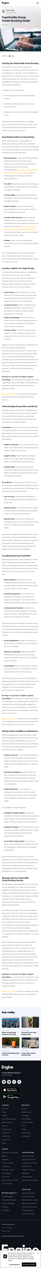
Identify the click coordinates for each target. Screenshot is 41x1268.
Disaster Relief (27, 1177)
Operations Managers (9, 1200)
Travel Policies (7, 1184)
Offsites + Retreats (28, 1170)
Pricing (24, 1109)
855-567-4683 (7, 1075)
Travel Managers (7, 1196)
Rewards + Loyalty (8, 1170)
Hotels (24, 1129)
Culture (4, 1112)
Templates (25, 1115)
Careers (4, 1115)
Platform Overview (28, 1193)
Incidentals (5, 1166)
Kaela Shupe (10, 10)
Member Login (7, 1129)
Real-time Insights (28, 1214)
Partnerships (6, 1140)
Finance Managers (8, 1203)
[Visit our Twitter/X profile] (14, 1082)
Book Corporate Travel (9, 1180)
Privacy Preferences (8, 1224)
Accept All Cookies (29, 1264)
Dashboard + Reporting (10, 1152)
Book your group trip (9, 394)
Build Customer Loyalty (30, 1200)
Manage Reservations (29, 1203)
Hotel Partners (7, 1122)
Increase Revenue (28, 1196)
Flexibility (5, 1159)
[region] (20, 1259)
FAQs (23, 1126)
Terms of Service (7, 1227)
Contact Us (5, 1133)
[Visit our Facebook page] (4, 1082)
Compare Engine (27, 1122)
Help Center (26, 1133)
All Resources (26, 1112)
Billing (4, 1156)
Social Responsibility (9, 1119)
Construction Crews (29, 1159)
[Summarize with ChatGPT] (9, 56)
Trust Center (6, 1136)
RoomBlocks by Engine (30, 1180)
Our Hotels (5, 1177)
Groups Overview (28, 1156)
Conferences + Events (29, 1163)
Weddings (25, 1173)
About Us (5, 1109)
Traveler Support (28, 1210)
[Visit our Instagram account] (19, 1082)
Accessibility (26, 1136)
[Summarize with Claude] (13, 56)
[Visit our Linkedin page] (9, 1082)
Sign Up (4, 1126)
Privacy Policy (6, 1231)
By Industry (5, 1210)
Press (4, 1143)
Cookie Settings (14, 1264)
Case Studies (26, 1119)
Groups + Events (7, 1163)
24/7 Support (6, 1173)
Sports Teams (27, 1166)
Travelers (5, 1207)
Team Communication (29, 1207)
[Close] (38, 1253)
